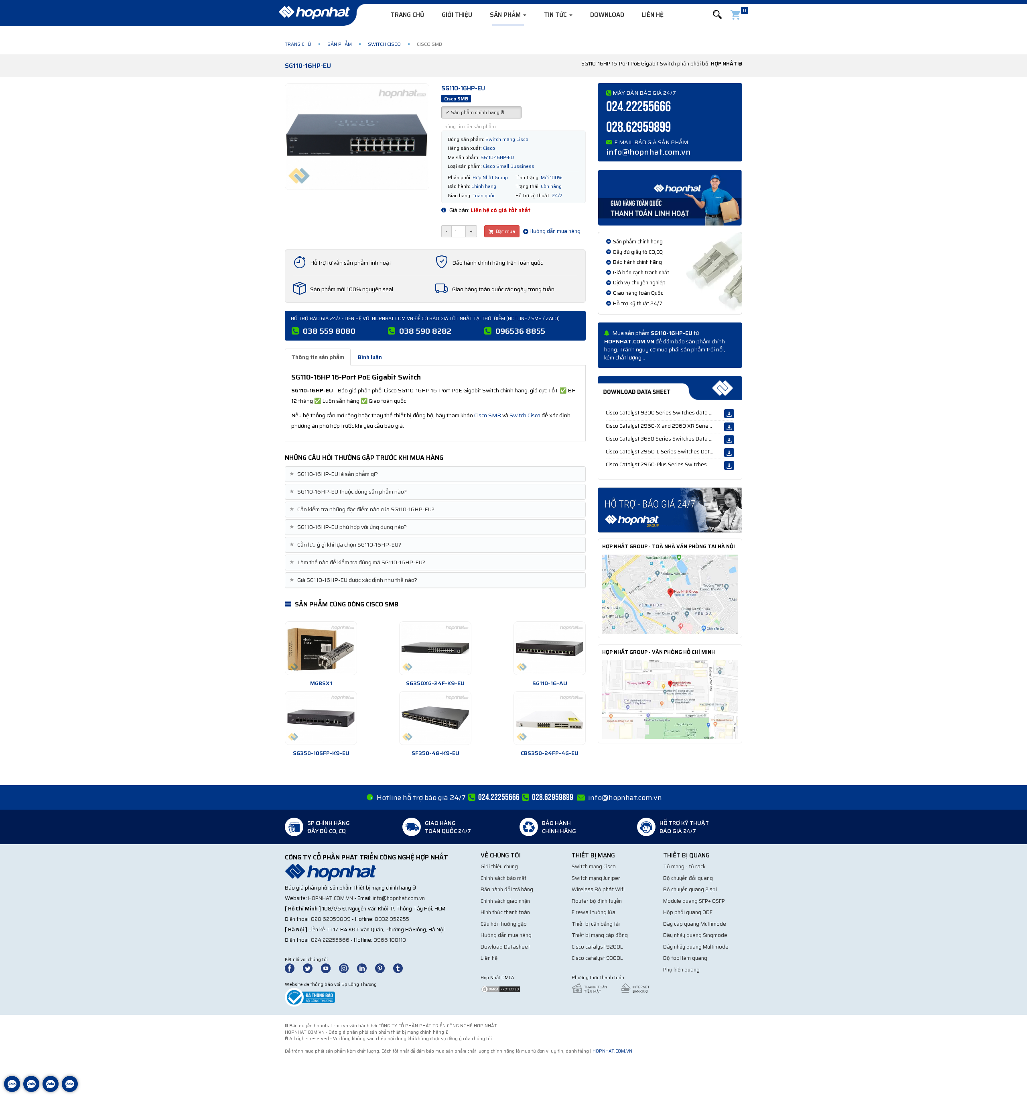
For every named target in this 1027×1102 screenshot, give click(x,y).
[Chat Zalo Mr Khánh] (70, 1090)
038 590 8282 (425, 331)
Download (607, 15)
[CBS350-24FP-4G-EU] (550, 718)
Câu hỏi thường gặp (504, 924)
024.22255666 (638, 107)
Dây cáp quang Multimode (694, 924)
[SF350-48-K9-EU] (435, 718)
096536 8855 (520, 331)
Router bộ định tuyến (597, 901)
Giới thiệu (457, 15)
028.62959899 (638, 127)
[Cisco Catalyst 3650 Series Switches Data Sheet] (729, 439)
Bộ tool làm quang (685, 958)
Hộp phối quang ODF (687, 912)
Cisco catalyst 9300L (597, 958)
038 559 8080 (329, 331)
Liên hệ (653, 15)
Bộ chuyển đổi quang (688, 878)
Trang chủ (407, 15)
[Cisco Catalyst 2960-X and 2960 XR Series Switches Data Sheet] (729, 426)
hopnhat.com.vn (330, 898)
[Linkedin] (365, 967)
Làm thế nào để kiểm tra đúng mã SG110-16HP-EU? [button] (358, 562)
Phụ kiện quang (681, 969)
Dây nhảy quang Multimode (696, 947)
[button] (717, 14)
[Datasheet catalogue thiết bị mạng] (670, 388)
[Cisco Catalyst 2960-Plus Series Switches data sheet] (729, 465)
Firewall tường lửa (593, 912)
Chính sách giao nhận (505, 901)
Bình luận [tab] (370, 357)
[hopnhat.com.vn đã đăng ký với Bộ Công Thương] (310, 997)
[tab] (435, 474)
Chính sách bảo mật (503, 878)
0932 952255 (392, 919)
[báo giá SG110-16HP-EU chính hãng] (670, 509)
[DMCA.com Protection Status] (501, 988)
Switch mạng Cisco (594, 866)
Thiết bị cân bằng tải (596, 924)
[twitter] (311, 967)
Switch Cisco (384, 44)
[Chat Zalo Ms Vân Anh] (31, 1090)
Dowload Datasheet (505, 947)
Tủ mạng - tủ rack (684, 866)
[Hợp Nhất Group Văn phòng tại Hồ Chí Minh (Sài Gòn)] (670, 698)
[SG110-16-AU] (550, 648)
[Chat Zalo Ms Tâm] (12, 1090)
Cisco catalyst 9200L (597, 947)
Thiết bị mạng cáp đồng (600, 935)
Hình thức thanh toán (505, 912)
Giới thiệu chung (499, 866)
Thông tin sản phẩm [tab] (317, 357)
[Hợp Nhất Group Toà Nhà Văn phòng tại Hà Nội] (670, 593)
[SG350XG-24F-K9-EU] (435, 648)
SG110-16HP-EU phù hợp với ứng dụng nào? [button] (349, 527)
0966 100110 (389, 940)
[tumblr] (401, 967)
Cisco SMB (487, 415)
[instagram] (347, 967)
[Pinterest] (383, 967)
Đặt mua (505, 231)
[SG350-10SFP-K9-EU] (321, 718)
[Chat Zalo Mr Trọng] (51, 1090)
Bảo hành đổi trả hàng (507, 889)
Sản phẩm (506, 15)
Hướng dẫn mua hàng (554, 231)
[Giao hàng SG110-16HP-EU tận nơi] (670, 197)
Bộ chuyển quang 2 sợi (690, 889)
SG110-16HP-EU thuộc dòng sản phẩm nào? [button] (349, 491)
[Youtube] (329, 967)
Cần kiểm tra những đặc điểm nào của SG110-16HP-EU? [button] (362, 509)
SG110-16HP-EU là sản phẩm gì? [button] (334, 474)
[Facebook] (294, 967)
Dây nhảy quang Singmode (695, 935)
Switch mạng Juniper (596, 878)
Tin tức (556, 15)
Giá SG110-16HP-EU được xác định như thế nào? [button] (354, 580)
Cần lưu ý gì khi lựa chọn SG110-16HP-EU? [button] (346, 544)
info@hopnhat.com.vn (648, 151)
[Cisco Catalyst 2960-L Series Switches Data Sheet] (729, 452)
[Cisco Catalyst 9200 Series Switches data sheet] (729, 413)
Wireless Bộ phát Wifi (598, 889)
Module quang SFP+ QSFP (694, 901)
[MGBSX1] (321, 648)
